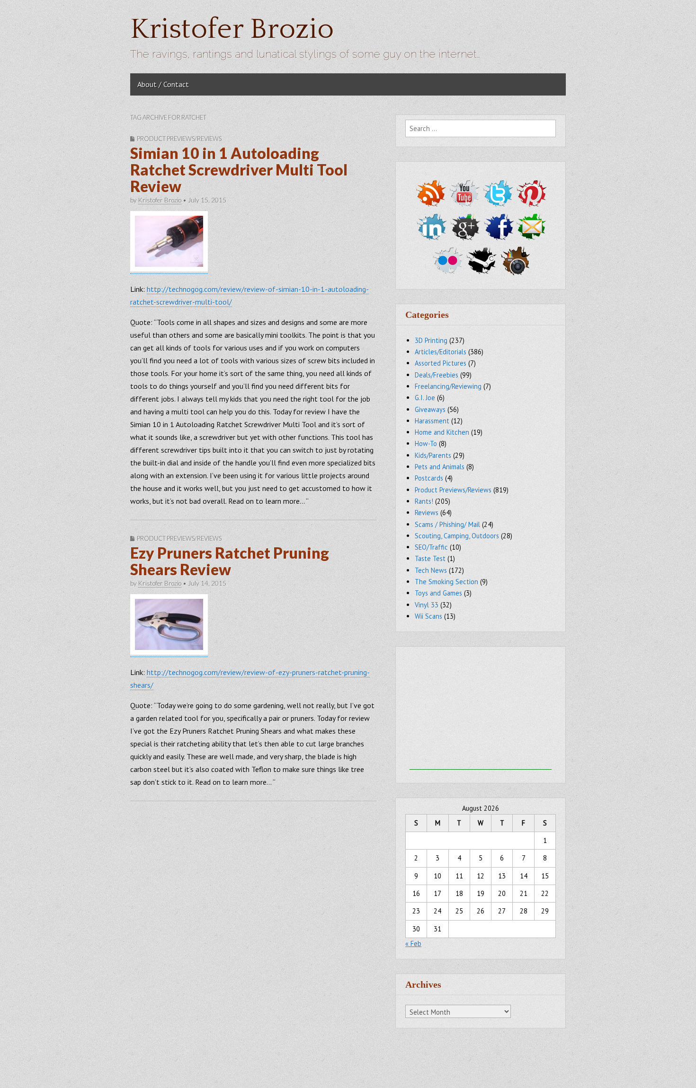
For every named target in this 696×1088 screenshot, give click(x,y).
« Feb (413, 943)
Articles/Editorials (440, 351)
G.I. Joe (425, 397)
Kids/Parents (433, 455)
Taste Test (430, 558)
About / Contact (163, 84)
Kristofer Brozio (232, 29)
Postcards (429, 478)
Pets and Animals (439, 466)
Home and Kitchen (442, 432)
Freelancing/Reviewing (448, 386)
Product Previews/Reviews (179, 138)
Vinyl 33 (426, 604)
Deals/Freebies (436, 374)
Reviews (426, 512)
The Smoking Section (446, 581)
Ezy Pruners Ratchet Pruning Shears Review (229, 561)
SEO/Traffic (431, 547)
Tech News (431, 570)
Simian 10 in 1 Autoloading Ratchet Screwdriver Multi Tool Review (239, 169)
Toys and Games (438, 592)
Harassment (432, 420)
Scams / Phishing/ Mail (447, 524)
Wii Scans (428, 616)
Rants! (424, 501)
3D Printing (431, 340)
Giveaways (430, 409)
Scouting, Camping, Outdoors (457, 535)
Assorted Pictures (440, 363)
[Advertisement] (481, 710)
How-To (426, 443)
